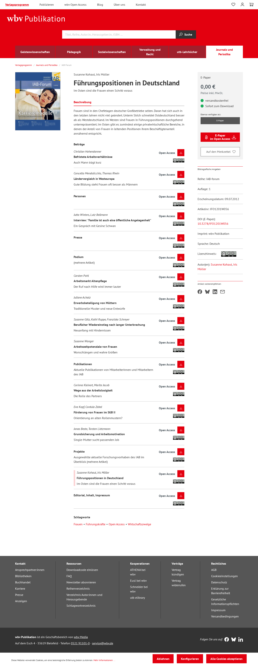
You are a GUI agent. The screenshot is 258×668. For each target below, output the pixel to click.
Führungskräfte (95, 524)
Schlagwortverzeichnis (81, 605)
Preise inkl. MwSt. (212, 93)
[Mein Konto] (242, 4)
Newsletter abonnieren (81, 582)
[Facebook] (226, 640)
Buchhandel (23, 582)
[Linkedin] (240, 640)
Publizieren (46, 4)
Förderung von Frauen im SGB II (94, 412)
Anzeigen (21, 601)
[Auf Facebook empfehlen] (200, 292)
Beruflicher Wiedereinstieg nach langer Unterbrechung (109, 325)
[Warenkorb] (251, 4)
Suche (188, 34)
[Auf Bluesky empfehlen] (207, 292)
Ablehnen (163, 659)
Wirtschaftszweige (139, 524)
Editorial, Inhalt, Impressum (92, 495)
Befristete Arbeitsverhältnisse (93, 157)
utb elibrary (137, 597)
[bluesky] (233, 640)
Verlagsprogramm (17, 4)
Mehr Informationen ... (104, 660)
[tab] (82, 101)
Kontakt (141, 4)
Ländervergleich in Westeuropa (94, 179)
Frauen (78, 524)
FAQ (69, 576)
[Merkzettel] (233, 4)
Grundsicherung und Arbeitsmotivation (99, 434)
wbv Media (81, 637)
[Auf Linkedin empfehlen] (215, 292)
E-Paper (220, 120)
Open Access (117, 524)
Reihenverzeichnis (78, 588)
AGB (213, 570)
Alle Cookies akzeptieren (226, 659)
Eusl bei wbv (138, 580)
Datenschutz (219, 582)
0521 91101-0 (80, 643)
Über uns (119, 4)
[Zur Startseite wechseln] (36, 18)
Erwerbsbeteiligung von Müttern (95, 303)
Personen (80, 196)
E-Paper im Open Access (220, 137)
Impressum (218, 610)
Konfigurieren (190, 659)
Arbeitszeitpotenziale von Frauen (95, 346)
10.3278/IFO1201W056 (213, 223)
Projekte (79, 451)
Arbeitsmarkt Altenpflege (90, 281)
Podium (78, 257)
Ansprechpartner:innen (29, 570)
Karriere (20, 588)
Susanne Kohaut (221, 264)
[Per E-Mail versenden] (222, 292)
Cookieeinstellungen (224, 576)
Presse (78, 237)
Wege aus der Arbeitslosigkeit (93, 390)
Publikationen (83, 364)
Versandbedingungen (225, 616)
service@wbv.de (102, 643)
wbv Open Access (75, 4)
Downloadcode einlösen (82, 570)
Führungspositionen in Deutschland (100, 478)
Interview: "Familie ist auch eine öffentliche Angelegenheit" (112, 220)
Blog (100, 4)
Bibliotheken (23, 576)
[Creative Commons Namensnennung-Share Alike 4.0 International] (226, 254)
